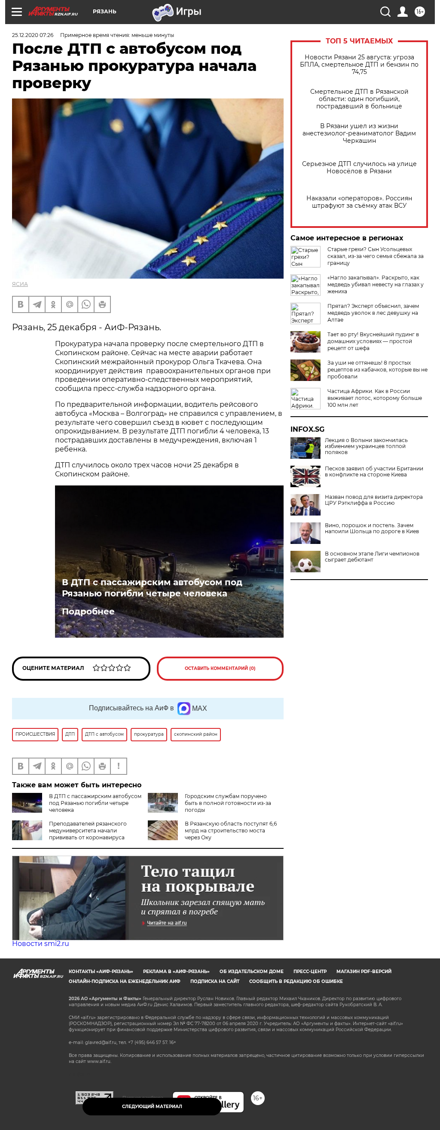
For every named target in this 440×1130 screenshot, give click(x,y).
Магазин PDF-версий (363, 971)
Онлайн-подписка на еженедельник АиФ (124, 981)
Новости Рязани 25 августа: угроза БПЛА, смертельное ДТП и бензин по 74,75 (359, 65)
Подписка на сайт (214, 981)
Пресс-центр (310, 971)
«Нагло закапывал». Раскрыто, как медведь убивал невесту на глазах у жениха (375, 284)
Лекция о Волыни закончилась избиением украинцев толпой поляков (366, 446)
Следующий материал (152, 1106)
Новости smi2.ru (40, 944)
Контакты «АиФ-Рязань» (101, 971)
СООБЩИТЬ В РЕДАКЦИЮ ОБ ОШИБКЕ (296, 981)
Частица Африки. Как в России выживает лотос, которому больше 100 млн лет (374, 398)
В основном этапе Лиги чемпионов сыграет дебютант (372, 557)
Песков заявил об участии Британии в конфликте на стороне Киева (374, 472)
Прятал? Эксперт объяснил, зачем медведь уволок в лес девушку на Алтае (373, 313)
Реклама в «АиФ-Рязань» (176, 971)
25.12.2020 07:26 (32, 35)
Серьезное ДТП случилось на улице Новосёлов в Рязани (359, 167)
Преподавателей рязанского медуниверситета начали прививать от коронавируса (88, 830)
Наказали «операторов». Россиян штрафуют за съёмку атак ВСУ (359, 202)
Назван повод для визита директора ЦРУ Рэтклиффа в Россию (374, 500)
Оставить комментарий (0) (220, 668)
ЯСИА (20, 284)
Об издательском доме (252, 971)
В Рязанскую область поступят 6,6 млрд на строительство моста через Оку (231, 830)
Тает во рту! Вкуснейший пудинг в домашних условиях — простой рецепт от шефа (373, 341)
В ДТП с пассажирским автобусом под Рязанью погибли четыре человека (152, 588)
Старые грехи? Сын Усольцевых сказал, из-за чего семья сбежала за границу (375, 256)
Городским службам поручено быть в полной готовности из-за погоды (228, 803)
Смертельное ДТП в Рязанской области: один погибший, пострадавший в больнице (359, 99)
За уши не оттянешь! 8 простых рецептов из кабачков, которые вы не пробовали (377, 369)
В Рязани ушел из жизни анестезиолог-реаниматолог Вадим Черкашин (359, 133)
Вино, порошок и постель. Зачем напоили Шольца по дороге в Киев (372, 528)
